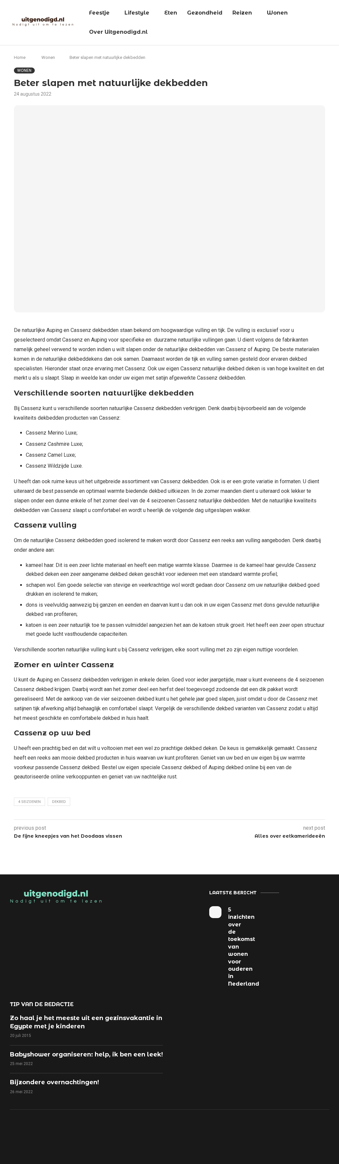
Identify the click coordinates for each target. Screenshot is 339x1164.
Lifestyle (136, 13)
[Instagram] (158, 1134)
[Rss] (204, 1134)
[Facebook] (112, 1134)
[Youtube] (181, 1134)
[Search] (330, 22)
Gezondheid (204, 13)
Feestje (99, 13)
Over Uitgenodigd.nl (118, 32)
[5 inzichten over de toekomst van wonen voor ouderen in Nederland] (215, 912)
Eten (170, 13)
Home (19, 57)
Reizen (242, 13)
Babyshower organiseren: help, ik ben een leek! (86, 1054)
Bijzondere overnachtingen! (54, 1082)
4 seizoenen (29, 802)
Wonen (277, 13)
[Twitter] (135, 1134)
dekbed (59, 802)
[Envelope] (226, 1134)
